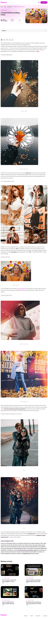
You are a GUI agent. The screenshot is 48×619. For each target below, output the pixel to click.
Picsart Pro (45, 615)
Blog (5, 6)
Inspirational (9, 6)
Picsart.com (43, 2)
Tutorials (25, 615)
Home (2, 6)
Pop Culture (38, 615)
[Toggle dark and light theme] (39, 2)
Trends (31, 615)
